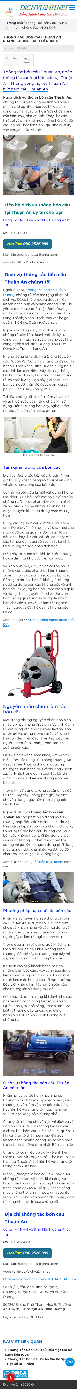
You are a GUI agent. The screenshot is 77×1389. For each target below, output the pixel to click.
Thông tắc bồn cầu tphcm (42, 862)
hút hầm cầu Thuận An (25, 89)
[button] (24, 60)
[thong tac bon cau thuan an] (38, 165)
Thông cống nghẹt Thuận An (38, 83)
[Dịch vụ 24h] (36, 10)
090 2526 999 (27, 244)
